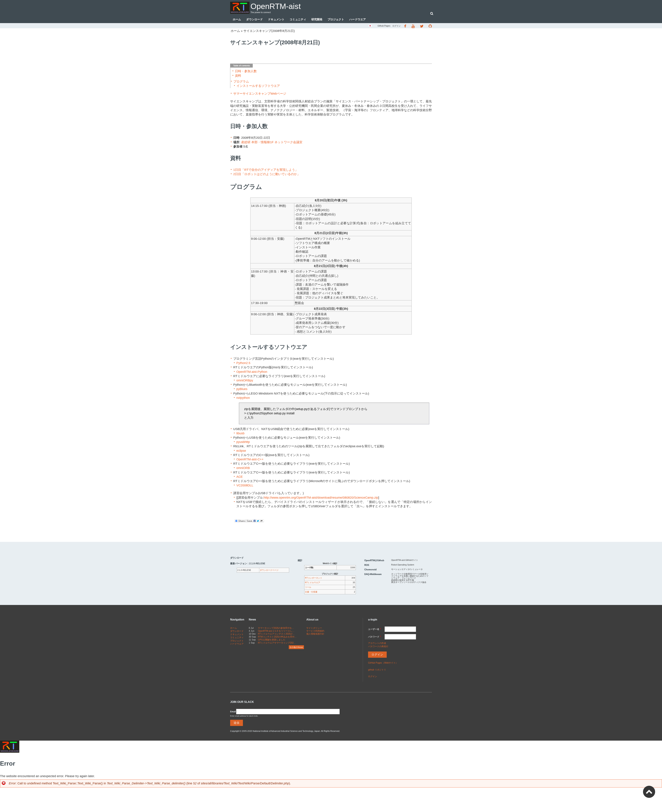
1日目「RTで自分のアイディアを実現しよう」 (265, 169)
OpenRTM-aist (275, 6)
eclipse (241, 450)
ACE (239, 476)
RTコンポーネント (313, 578)
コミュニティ (298, 19)
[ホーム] (239, 8)
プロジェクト (336, 19)
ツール (308, 587)
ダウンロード (254, 19)
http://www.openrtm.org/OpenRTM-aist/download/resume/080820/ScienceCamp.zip (321, 497)
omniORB (243, 468)
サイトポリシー (314, 628)
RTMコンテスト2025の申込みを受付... (277, 636)
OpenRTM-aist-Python (251, 371)
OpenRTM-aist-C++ (250, 459)
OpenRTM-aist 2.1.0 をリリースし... (276, 631)
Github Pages (384, 26)
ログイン (396, 26)
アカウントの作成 (377, 643)
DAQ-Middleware (373, 574)
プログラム (241, 81)
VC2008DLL (244, 485)
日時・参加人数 (246, 71)
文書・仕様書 (311, 592)
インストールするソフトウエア (258, 86)
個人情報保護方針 (315, 634)
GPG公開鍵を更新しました (271, 639)
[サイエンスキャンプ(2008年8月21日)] (370, 26)
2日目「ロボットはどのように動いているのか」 (266, 174)
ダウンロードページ (269, 570)
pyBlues (241, 389)
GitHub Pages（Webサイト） (383, 662)
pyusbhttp (243, 442)
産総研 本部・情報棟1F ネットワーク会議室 (271, 142)
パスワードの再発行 (378, 646)
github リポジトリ (377, 669)
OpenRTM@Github (374, 560)
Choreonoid (370, 569)
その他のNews (296, 647)
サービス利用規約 (315, 631)
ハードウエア (357, 19)
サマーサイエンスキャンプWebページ (259, 93)
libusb (240, 433)
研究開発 (316, 19)
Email (233, 711)
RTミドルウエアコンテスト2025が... (276, 634)
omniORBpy (244, 380)
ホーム (237, 19)
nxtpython (243, 398)
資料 (238, 75)
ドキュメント (276, 19)
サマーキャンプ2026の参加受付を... (276, 628)
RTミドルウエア (312, 582)
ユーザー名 (374, 629)
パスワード (374, 636)
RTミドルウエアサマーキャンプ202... (277, 643)
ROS (366, 565)
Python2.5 (243, 363)
